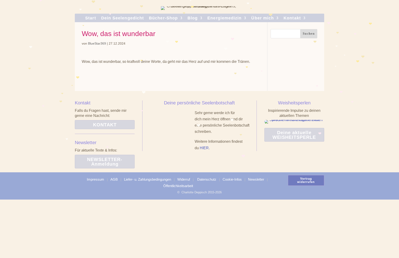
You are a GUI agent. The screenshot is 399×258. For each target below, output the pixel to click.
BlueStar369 (97, 43)
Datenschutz (206, 179)
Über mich (262, 18)
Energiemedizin (224, 18)
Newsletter (256, 179)
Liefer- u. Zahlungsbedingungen (147, 179)
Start (90, 18)
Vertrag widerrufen (306, 180)
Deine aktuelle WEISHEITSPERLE (294, 135)
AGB (114, 179)
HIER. (205, 148)
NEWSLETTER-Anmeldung (104, 162)
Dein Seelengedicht (122, 18)
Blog (192, 18)
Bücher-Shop (163, 18)
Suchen (309, 33)
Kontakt (292, 18)
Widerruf (183, 179)
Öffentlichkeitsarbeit (178, 186)
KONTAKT (105, 124)
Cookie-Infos (232, 179)
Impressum (95, 179)
